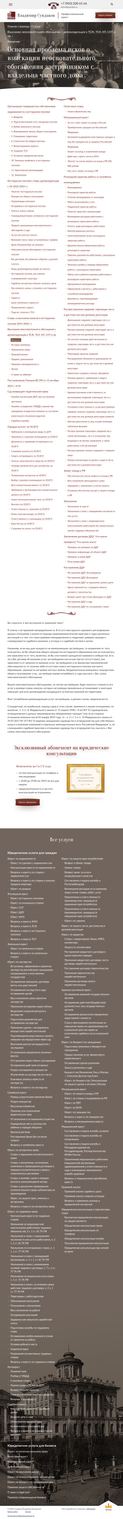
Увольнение (70, 501)
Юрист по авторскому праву (23, 1149)
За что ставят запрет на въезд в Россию (87, 122)
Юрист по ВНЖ (73, 1107)
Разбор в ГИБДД (19, 1375)
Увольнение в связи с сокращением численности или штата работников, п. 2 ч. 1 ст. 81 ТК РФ (32, 1239)
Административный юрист (76, 989)
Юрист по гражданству (77, 1112)
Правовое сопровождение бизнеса (27, 1497)
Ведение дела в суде (21, 1416)
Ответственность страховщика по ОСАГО (31, 518)
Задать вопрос (105, 15)
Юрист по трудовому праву (23, 1211)
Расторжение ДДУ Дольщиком (83, 577)
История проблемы (20, 344)
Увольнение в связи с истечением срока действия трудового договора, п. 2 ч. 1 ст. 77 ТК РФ (32, 1288)
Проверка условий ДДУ (79, 556)
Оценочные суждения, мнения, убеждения (88, 373)
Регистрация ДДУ (76, 561)
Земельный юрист (18, 944)
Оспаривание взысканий (24, 1314)
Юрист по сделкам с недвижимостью (31, 862)
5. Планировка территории (24, 136)
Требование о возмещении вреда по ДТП (31, 431)
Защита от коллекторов (77, 947)
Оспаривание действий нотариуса (29, 1065)
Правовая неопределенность (25, 364)
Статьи (36, 26)
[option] (62, 787)
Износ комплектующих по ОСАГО (28, 514)
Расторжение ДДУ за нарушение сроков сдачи (90, 582)
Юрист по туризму (74, 920)
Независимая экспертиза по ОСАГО (28, 475)
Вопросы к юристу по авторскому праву (32, 1206)
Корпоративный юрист (20, 1461)
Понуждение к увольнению (25, 1305)
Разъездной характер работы (82, 192)
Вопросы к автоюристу (23, 1399)
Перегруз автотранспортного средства (32, 1394)
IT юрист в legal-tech (19, 1492)
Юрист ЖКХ (17, 916)
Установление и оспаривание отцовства (32, 1118)
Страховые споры (20, 1380)
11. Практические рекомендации (27, 170)
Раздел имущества (20, 1101)
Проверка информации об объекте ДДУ (87, 552)
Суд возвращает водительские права (28, 391)
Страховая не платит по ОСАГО (26, 528)
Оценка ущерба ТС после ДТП (27, 1385)
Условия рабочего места (23, 1344)
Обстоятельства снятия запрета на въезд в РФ (90, 476)
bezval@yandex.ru (69, 7)
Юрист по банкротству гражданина (81, 1042)
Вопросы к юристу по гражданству (83, 1116)
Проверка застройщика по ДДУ (83, 547)
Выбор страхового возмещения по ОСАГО (32, 480)
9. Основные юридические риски (27, 155)
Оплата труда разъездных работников (86, 226)
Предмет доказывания (22, 359)
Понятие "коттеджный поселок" (26, 191)
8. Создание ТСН (19, 150)
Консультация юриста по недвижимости (32, 867)
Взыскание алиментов (22, 1106)
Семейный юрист (17, 1092)
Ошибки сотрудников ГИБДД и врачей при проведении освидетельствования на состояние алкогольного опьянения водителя (34, 411)
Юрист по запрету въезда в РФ (81, 1093)
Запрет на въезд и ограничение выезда (86, 151)
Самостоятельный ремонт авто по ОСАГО (31, 499)
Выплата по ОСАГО (20, 504)
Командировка (75, 187)
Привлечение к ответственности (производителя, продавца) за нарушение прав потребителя (82, 900)
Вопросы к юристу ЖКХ (23, 921)
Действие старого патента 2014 (83, 156)
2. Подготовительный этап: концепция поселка (34, 121)
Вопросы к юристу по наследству (29, 1087)
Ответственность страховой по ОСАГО (30, 509)
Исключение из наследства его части (30, 1074)
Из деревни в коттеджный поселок (28, 206)
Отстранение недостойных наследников (32, 1060)
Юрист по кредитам (73, 934)
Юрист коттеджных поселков (27, 898)
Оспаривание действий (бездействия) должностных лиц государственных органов (85, 1006)
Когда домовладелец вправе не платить (30, 269)
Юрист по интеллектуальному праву (28, 1451)
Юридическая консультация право (83, 1225)
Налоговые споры (74, 106)
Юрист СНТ (17, 907)
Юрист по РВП (72, 1102)
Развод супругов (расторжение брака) (31, 1096)
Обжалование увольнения (24, 1300)
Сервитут (15, 297)
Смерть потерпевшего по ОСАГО (27, 456)
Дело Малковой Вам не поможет (27, 244)
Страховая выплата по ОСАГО (26, 451)
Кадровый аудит (19, 1348)
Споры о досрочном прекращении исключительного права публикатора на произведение (32, 1190)
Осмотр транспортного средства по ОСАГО (32, 461)
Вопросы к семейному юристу (27, 1144)
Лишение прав (18, 1371)
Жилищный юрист (18, 893)
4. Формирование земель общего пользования (33, 131)
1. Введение (17, 117)
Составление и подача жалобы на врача (86, 1130)
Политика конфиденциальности (21, 1516)
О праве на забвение (21, 374)
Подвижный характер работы (82, 206)
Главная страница (18, 26)
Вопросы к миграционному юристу (83, 1121)
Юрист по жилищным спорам (27, 902)
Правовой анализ (71, 1186)
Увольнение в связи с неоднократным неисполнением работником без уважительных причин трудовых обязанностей (91, 526)
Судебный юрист (17, 1404)
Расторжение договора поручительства (86, 968)
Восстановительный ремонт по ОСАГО (30, 485)
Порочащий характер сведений (83, 353)
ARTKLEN (91, 1509)
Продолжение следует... (23, 307)
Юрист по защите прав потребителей (82, 858)
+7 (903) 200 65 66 (74, 3)
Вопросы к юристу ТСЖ (23, 926)
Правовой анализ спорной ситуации (84, 1195)
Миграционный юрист (76, 117)
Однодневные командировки (82, 284)
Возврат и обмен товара (77, 862)
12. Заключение (18, 175)
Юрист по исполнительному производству (31, 1476)
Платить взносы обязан (22, 210)
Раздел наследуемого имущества (28, 1069)
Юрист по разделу (20, 888)
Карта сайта (13, 1511)
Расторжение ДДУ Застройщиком (84, 572)
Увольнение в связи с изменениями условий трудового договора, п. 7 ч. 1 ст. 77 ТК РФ (32, 1268)
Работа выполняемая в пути (81, 202)
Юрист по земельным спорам (26, 948)
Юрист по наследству (20, 961)
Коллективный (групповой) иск (27, 1426)
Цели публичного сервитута (25, 302)
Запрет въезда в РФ (74, 470)
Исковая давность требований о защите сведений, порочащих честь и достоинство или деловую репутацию (91, 383)
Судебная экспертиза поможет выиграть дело (33, 283)
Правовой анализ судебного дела (82, 1191)
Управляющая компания (23, 201)
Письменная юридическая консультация (86, 1243)
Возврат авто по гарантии (24, 1389)
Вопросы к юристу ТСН (23, 938)
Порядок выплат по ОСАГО (23, 426)
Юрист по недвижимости (22, 858)
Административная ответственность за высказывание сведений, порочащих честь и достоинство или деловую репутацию (89, 397)
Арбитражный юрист (19, 1466)
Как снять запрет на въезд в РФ (83, 171)
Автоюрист (14, 1366)
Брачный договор (20, 1131)
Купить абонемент (28, 802)
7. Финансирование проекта (24, 146)
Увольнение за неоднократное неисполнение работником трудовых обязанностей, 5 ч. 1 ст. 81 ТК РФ (30, 1228)
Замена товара (72, 867)
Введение (16, 340)
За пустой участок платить (24, 235)
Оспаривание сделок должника (81, 1062)
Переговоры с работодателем (27, 1296)
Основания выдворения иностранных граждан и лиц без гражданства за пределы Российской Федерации (91, 142)
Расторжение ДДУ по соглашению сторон (88, 606)
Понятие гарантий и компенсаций (84, 211)
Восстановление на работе (25, 1310)
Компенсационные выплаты (81, 231)
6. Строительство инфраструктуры (28, 141)
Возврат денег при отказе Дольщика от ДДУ (89, 597)
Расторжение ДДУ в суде (80, 601)
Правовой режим (19, 354)
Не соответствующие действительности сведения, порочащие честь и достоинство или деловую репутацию (91, 344)
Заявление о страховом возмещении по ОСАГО (34, 436)
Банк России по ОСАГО (22, 523)
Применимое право (20, 349)
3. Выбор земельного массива (25, 126)
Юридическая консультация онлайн (84, 1238)
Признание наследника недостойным (31, 1006)
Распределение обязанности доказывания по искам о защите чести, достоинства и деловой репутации (90, 363)
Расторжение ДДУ (74, 567)
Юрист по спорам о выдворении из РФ (85, 1098)
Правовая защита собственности (26, 1487)
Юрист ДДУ (17, 912)
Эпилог (14, 369)
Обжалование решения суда (26, 1421)
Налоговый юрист (18, 1456)
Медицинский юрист (73, 1126)
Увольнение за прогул (78, 506)
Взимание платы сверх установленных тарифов (34, 239)
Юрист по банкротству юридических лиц (30, 1481)
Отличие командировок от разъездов (86, 197)
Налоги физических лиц (79, 111)
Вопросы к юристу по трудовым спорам (32, 1361)
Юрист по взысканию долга (23, 1471)
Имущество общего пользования (27, 196)
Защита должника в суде (78, 1067)
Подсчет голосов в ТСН (22, 312)
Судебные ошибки (20, 420)
